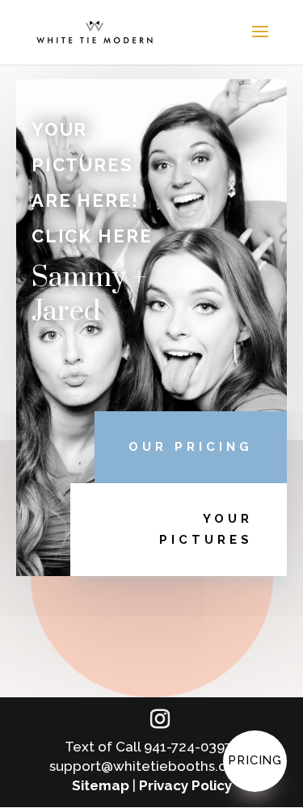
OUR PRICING (190, 447)
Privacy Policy (185, 785)
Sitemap (100, 785)
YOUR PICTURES (206, 529)
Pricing (255, 760)
